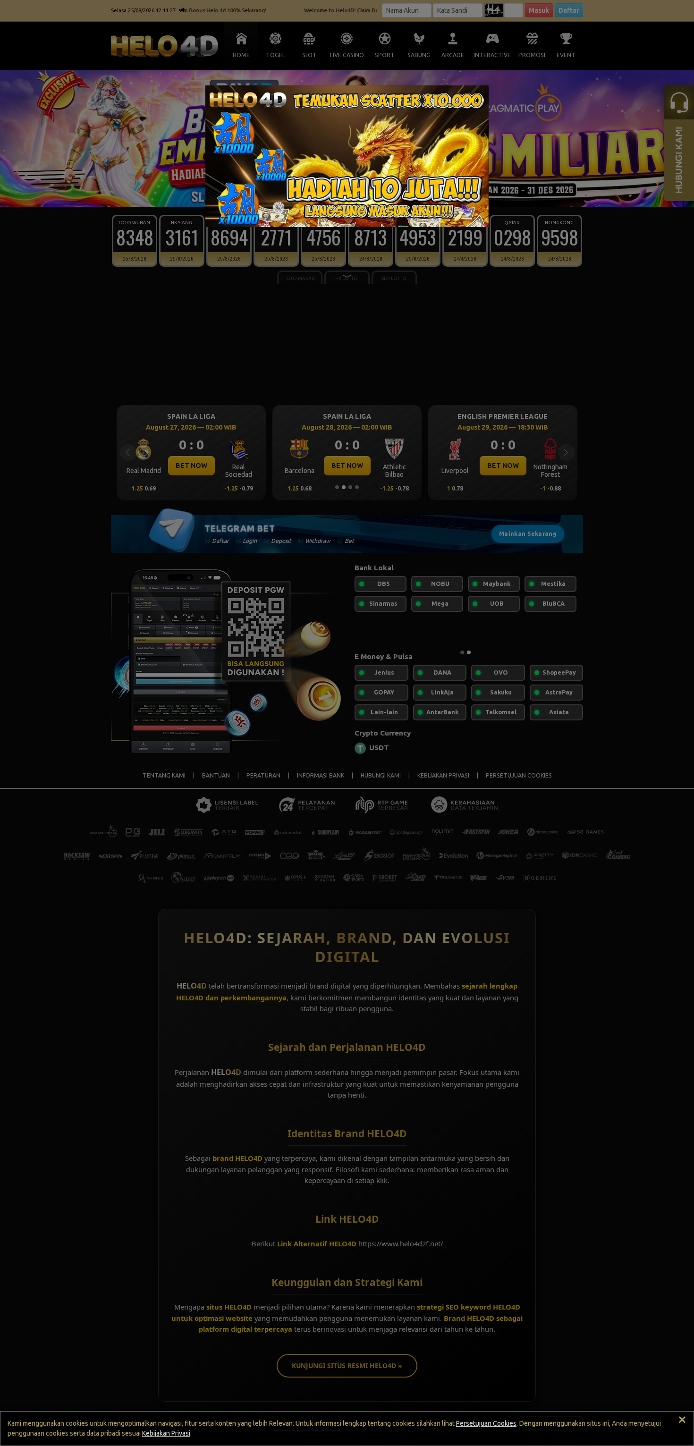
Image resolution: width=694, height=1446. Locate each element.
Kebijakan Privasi (166, 1433)
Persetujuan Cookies (486, 1423)
